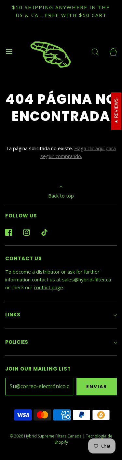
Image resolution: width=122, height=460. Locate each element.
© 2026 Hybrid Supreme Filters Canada (46, 436)
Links (12, 314)
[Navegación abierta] (9, 51)
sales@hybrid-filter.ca (86, 279)
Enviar (96, 386)
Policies (16, 342)
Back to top (61, 195)
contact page (48, 287)
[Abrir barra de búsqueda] (95, 51)
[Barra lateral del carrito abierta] (113, 51)
